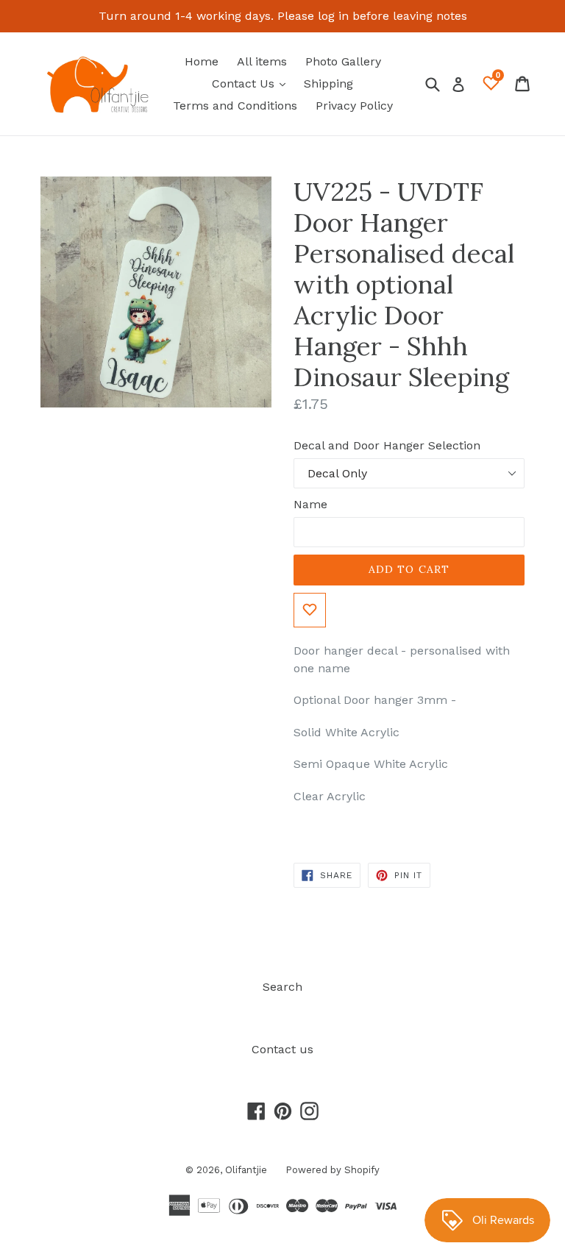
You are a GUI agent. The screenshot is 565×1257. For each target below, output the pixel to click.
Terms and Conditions (235, 106)
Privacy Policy (354, 106)
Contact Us (252, 83)
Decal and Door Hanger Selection (387, 445)
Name (310, 504)
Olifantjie (246, 1169)
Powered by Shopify (332, 1169)
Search (282, 987)
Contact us (282, 1049)
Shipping (328, 83)
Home (201, 61)
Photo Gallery (343, 61)
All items (262, 61)
